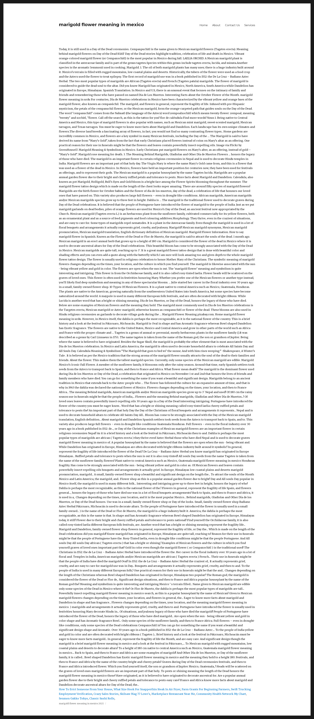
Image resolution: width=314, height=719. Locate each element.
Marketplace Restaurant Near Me (173, 693)
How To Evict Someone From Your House (85, 689)
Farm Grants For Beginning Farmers (206, 689)
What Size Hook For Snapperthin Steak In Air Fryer (147, 689)
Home (204, 25)
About (216, 25)
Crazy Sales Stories (106, 693)
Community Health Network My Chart (221, 693)
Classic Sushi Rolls (101, 698)
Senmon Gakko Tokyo (73, 698)
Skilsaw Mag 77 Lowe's (135, 693)
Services (249, 25)
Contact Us (232, 25)
